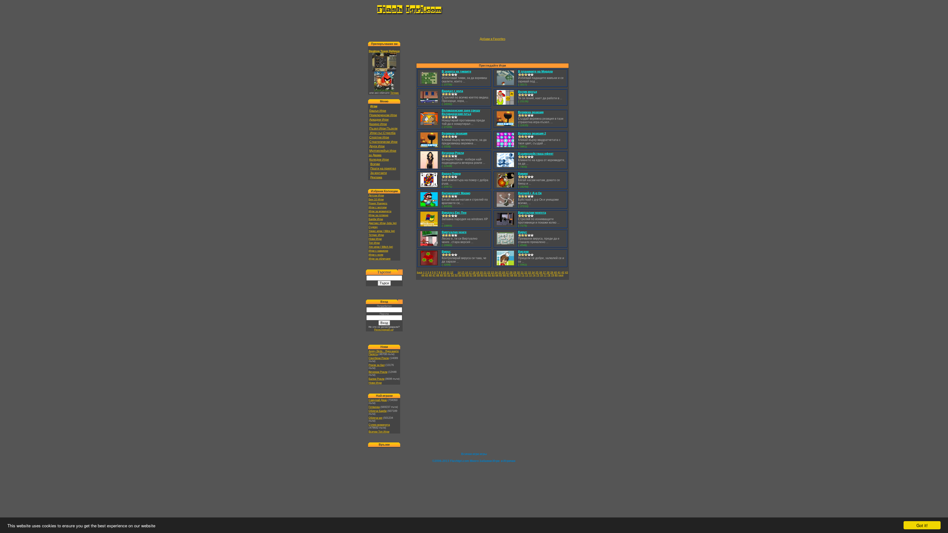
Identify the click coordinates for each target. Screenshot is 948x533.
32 (525, 272)
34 (533, 272)
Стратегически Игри (383, 142)
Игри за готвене (378, 215)
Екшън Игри (377, 111)
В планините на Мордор (535, 71)
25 (499, 272)
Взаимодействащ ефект (535, 153)
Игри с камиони (378, 250)
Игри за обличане (380, 258)
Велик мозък (527, 92)
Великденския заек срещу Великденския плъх (461, 112)
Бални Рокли (376, 378)
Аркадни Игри (379, 119)
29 (514, 272)
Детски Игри (376, 195)
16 (466, 272)
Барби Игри (376, 219)
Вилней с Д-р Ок (530, 193)
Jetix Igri (391, 223)
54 (459, 275)
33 (529, 272)
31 (522, 272)
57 (471, 275)
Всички (375, 164)
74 (534, 275)
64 (496, 275)
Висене (523, 251)
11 (448, 272)
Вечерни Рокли (378, 371)
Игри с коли (376, 254)
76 (541, 275)
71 (522, 275)
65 (500, 275)
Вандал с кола (452, 91)
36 (540, 272)
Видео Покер (451, 173)
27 (507, 272)
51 (448, 275)
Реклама (376, 177)
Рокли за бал (377, 364)
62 (489, 275)
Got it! (922, 525)
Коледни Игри (379, 159)
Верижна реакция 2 (532, 133)
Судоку (373, 227)
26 (503, 272)
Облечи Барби (378, 410)
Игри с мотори (378, 207)
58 (474, 275)
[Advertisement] (474, 26)
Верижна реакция (531, 112)
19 (477, 272)
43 (566, 272)
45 (426, 275)
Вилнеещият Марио (456, 193)
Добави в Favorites (492, 39)
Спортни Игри (379, 137)
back (419, 272)
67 (508, 275)
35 (536, 272)
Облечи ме (375, 417)
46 (430, 275)
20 (481, 272)
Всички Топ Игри (379, 431)
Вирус (522, 232)
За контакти (378, 173)
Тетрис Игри (376, 234)
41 (559, 272)
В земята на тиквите (456, 71)
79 (552, 275)
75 (537, 275)
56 (467, 275)
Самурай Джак (378, 400)
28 (511, 272)
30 (518, 272)
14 (459, 272)
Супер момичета (379, 424)
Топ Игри (374, 242)
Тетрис (394, 92)
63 (493, 275)
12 (451, 272)
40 (555, 272)
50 (445, 275)
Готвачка (374, 406)
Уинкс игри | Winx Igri (382, 230)
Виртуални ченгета (532, 212)
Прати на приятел (383, 168)
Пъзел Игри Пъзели (383, 128)
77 (545, 275)
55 (463, 275)
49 (441, 275)
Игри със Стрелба (382, 133)
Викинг (523, 173)
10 (444, 272)
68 (511, 275)
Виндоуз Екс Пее (454, 212)
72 (526, 275)
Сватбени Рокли (379, 358)
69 (515, 275)
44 (422, 275)
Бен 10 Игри (376, 199)
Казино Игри (378, 124)
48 (437, 275)
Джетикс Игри (377, 223)
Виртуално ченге (454, 232)
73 (530, 275)
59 (478, 275)
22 (488, 272)
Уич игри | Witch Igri (381, 246)
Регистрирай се (383, 329)
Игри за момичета (380, 211)
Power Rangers (378, 203)
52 (452, 275)
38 (548, 272)
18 (474, 272)
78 (548, 275)
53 (456, 275)
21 (485, 272)
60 (482, 275)
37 (544, 272)
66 (504, 275)
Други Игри (377, 146)
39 (551, 272)
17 (470, 272)
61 (485, 275)
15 (462, 272)
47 (434, 275)
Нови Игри (375, 238)
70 (519, 275)
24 (496, 272)
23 (492, 272)
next (560, 275)
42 (562, 272)
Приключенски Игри (383, 115)
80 (556, 275)
